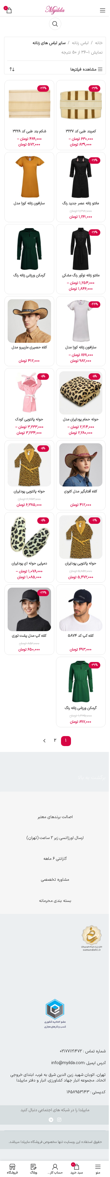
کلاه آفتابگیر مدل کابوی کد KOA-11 (80, 494)
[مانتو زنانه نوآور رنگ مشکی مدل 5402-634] (81, 249)
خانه (99, 43)
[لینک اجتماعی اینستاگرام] (59, 1120)
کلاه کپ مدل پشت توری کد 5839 (29, 638)
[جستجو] (55, 24)
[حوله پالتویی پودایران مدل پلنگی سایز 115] (81, 537)
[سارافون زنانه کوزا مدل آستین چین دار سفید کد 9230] (81, 321)
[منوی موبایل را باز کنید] (103, 10)
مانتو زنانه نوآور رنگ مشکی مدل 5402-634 (80, 277)
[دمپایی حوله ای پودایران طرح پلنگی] (29, 537)
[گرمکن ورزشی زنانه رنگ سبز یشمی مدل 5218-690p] (29, 249)
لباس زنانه (80, 43)
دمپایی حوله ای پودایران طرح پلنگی (29, 566)
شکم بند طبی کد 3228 (29, 131)
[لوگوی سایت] (55, 10)
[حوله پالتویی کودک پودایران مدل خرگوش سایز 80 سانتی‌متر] (29, 393)
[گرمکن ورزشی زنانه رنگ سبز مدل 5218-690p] (81, 681)
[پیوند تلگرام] (51, 1120)
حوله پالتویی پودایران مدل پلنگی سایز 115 (80, 566)
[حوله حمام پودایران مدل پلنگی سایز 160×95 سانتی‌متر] (81, 393)
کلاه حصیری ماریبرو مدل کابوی (29, 350)
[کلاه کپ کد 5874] (81, 609)
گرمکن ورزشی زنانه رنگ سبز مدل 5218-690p (81, 710)
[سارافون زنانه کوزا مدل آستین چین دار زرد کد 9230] (29, 177)
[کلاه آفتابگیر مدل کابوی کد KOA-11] (81, 465)
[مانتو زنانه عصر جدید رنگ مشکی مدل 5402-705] (81, 177)
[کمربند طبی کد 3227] (81, 105)
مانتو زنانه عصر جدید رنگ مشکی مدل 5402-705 (80, 205)
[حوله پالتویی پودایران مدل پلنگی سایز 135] (29, 465)
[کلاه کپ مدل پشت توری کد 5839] (29, 609)
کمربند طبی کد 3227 (81, 131)
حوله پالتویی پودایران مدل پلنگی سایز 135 (29, 494)
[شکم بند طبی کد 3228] (29, 105)
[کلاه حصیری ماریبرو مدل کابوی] (29, 321)
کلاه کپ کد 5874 (81, 635)
